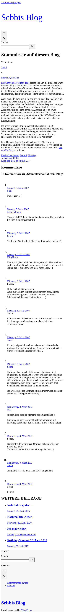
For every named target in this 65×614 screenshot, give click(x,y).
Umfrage (32, 155)
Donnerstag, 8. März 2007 (19, 407)
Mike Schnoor (14, 212)
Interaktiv (5, 77)
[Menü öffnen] (4, 33)
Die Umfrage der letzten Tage (15, 83)
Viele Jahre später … (20, 505)
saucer (10, 340)
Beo (9, 409)
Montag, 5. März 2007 (18, 188)
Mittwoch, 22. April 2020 (19, 522)
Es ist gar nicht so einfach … (15, 161)
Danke (4, 155)
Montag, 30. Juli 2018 (17, 546)
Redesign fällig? (11, 158)
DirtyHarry (12, 257)
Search (4, 556)
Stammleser (13, 155)
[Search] (32, 560)
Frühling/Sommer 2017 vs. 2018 (27, 540)
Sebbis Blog (21, 17)
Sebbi (4, 67)
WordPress (26, 610)
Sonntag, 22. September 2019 (21, 534)
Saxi (9, 190)
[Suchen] (32, 46)
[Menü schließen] (4, 38)
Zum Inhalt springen (11, 2)
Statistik (15, 77)
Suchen (4, 42)
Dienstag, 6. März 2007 (18, 233)
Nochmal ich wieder (19, 516)
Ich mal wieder (16, 528)
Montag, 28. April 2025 (18, 511)
